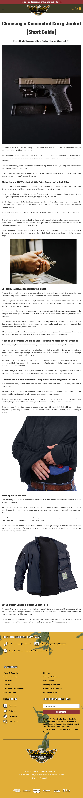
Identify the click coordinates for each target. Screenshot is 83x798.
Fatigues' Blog (9, 692)
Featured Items (10, 677)
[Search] (72, 9)
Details (58, 2)
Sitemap (46, 673)
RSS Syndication (50, 692)
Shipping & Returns (51, 684)
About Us (7, 681)
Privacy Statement (51, 677)
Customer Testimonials (13, 688)
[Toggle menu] (3, 8)
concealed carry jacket (55, 155)
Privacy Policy (45, 778)
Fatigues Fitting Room (52, 688)
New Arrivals (48, 681)
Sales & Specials (10, 673)
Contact (6, 684)
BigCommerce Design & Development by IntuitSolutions (41, 775)
